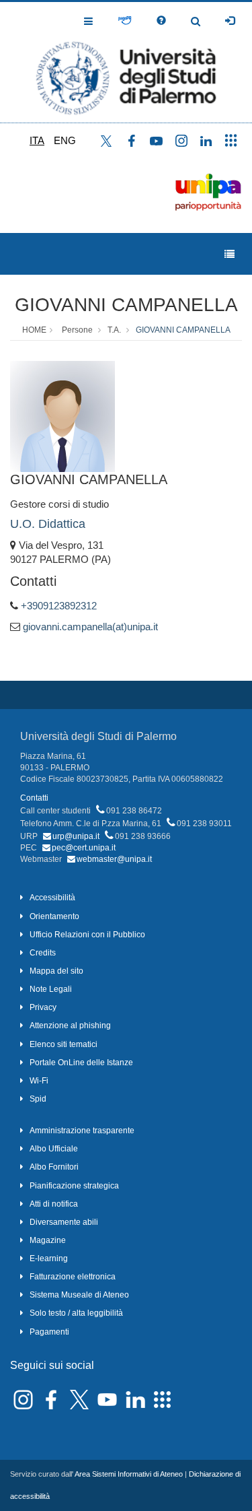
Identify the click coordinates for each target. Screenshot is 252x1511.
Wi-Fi (39, 1080)
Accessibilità (52, 897)
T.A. (114, 330)
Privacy (43, 1007)
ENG (65, 140)
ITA (37, 140)
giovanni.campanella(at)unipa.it (90, 626)
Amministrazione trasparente (82, 1130)
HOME (34, 330)
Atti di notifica (54, 1204)
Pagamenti (49, 1332)
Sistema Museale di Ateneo (79, 1295)
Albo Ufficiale (54, 1148)
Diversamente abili (64, 1222)
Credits (43, 953)
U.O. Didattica (47, 524)
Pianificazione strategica (74, 1185)
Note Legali (51, 989)
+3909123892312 (59, 605)
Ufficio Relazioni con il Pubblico (87, 934)
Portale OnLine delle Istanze (81, 1062)
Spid (38, 1099)
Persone (77, 330)
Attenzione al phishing (70, 1025)
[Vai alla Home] (126, 62)
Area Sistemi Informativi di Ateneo (129, 1474)
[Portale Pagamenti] (124, 20)
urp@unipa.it (75, 836)
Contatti (34, 798)
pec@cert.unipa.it (84, 847)
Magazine (48, 1240)
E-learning (49, 1258)
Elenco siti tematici (63, 1044)
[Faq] (161, 20)
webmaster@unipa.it (114, 859)
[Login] (230, 20)
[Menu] (229, 254)
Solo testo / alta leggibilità (76, 1313)
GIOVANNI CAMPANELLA (126, 304)
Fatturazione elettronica (73, 1276)
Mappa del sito (56, 971)
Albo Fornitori (54, 1167)
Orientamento (54, 916)
